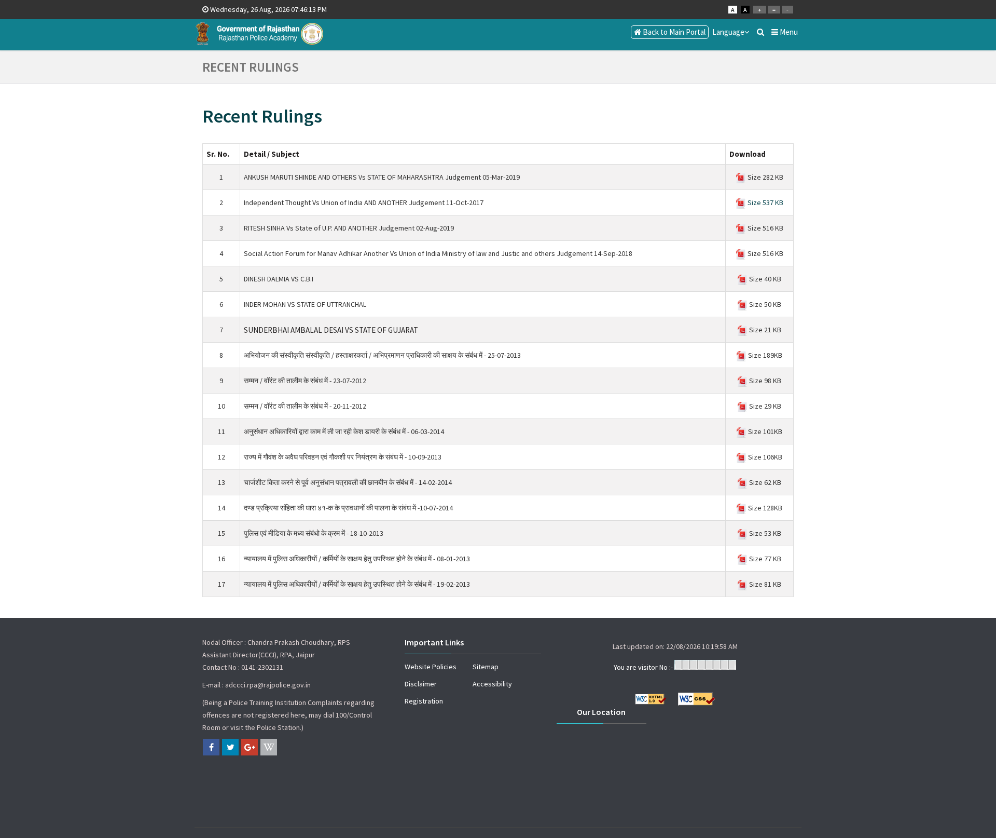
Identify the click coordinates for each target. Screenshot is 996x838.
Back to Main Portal (673, 32)
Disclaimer (421, 683)
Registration (424, 701)
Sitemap (486, 666)
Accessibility (492, 683)
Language (728, 32)
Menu (788, 32)
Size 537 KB (764, 202)
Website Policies (431, 666)
